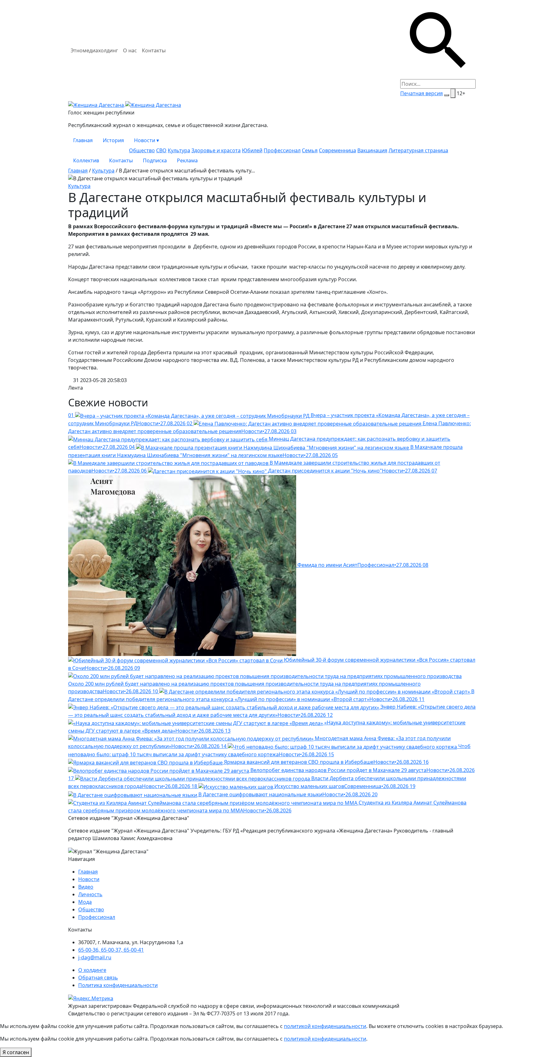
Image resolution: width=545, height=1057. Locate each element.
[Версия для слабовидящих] (452, 93)
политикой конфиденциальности (325, 1026)
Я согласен (16, 1052)
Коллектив (86, 160)
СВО (161, 150)
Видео (85, 886)
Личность (90, 894)
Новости (146, 140)
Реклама (187, 160)
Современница (337, 150)
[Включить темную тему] (446, 95)
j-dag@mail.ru (94, 957)
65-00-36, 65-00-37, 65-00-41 (111, 949)
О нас (130, 50)
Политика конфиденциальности (118, 985)
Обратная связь (98, 977)
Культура (179, 150)
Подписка (155, 160)
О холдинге (92, 970)
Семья (310, 150)
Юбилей (252, 150)
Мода (85, 901)
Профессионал (282, 150)
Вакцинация (372, 150)
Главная (83, 140)
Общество (142, 150)
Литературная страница (418, 150)
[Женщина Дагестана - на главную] (124, 104)
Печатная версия (421, 93)
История (113, 140)
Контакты (154, 50)
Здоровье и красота (216, 150)
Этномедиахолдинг (94, 50)
